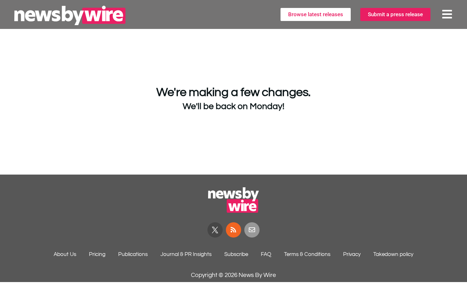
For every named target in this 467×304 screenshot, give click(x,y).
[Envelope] (252, 230)
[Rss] (233, 230)
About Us (65, 254)
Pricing (97, 254)
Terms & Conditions (307, 254)
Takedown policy (393, 254)
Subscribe (236, 254)
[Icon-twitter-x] (215, 230)
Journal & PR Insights (186, 254)
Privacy (352, 254)
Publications (133, 254)
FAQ (266, 254)
